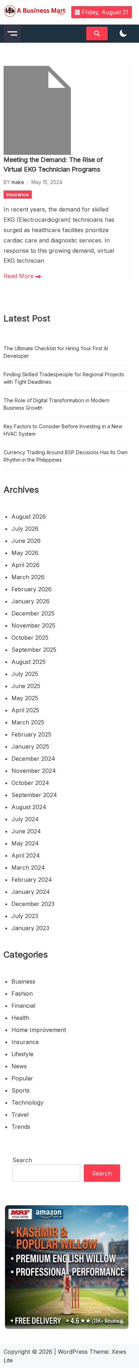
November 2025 (33, 625)
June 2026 (26, 540)
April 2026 (25, 564)
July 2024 (25, 819)
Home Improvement (38, 1029)
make (17, 182)
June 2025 (25, 686)
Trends (20, 1126)
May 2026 (24, 552)
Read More (19, 275)
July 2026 (24, 528)
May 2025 (24, 698)
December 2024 (33, 758)
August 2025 (28, 661)
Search (22, 1160)
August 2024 (28, 807)
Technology (27, 1102)
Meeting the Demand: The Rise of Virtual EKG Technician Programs (53, 164)
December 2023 (33, 903)
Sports (20, 1090)
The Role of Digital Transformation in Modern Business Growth (56, 404)
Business (23, 981)
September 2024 (34, 794)
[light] (123, 34)
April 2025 (25, 710)
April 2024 (25, 855)
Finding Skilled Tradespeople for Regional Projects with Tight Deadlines (64, 378)
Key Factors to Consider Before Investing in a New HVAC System (63, 430)
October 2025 (29, 637)
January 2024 (30, 891)
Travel (20, 1114)
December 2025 (33, 613)
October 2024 (30, 782)
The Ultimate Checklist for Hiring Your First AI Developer (56, 352)
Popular (22, 1078)
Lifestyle (22, 1054)
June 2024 (26, 831)
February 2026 (31, 589)
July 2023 (24, 915)
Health (20, 1017)
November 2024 (33, 770)
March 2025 (27, 722)
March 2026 (28, 577)
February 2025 (31, 734)
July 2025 (24, 673)
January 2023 (30, 928)
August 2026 (28, 516)
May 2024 (25, 843)
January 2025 (30, 746)
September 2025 (33, 649)
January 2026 (30, 601)
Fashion (22, 993)
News (19, 1066)
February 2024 (31, 879)
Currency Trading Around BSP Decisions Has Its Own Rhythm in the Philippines (66, 456)
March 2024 (28, 867)
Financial (23, 1005)
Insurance (17, 194)
